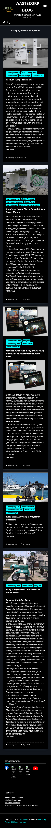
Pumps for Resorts (13, 347)
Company (26, 341)
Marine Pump (12, 76)
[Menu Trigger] (45, 5)
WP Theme (24, 819)
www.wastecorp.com (12, 803)
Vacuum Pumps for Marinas (20, 79)
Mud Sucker (32, 668)
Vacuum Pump (38, 76)
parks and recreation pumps (29, 205)
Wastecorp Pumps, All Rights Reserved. (25, 820)
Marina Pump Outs (29, 73)
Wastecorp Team (12, 544)
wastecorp (11, 157)
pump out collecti (33, 287)
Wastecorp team (12, 299)
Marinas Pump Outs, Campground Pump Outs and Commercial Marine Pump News (25, 353)
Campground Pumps (14, 341)
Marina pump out (13, 73)
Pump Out (37, 586)
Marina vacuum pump (14, 202)
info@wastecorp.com (13, 800)
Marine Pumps (24, 76)
